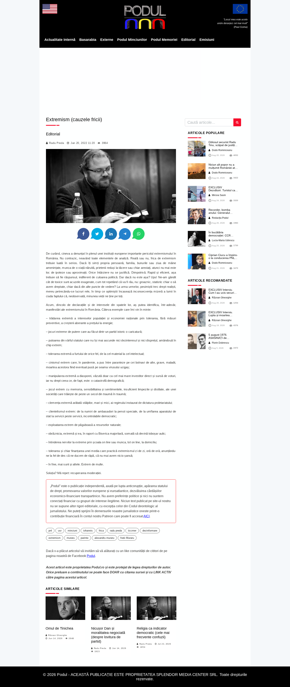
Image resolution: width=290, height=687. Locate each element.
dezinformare (149, 530)
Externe (106, 40)
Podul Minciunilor (132, 40)
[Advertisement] (145, 81)
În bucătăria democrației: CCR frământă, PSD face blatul (221, 237)
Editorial (188, 40)
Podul (91, 556)
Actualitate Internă (59, 40)
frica (101, 530)
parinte (84, 537)
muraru (71, 537)
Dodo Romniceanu (221, 150)
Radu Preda (56, 143)
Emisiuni (206, 40)
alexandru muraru (104, 537)
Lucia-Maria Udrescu (222, 240)
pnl (50, 530)
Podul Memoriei (164, 40)
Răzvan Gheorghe (57, 635)
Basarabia (87, 40)
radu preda (116, 530)
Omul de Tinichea (59, 628)
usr (60, 530)
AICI (146, 516)
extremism (55, 537)
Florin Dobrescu (220, 342)
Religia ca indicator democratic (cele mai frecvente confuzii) (153, 632)
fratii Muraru (127, 537)
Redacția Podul (219, 218)
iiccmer (132, 530)
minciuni (72, 530)
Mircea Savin (218, 195)
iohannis (88, 530)
